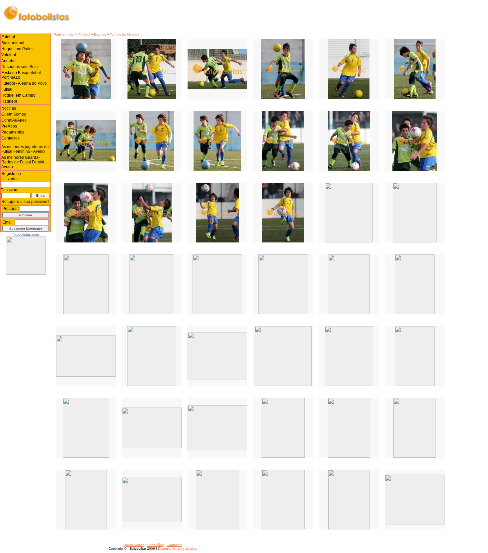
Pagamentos (12, 132)
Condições (155, 545)
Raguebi (9, 101)
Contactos (10, 138)
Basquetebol (12, 43)
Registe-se (11, 173)
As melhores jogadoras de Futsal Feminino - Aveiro (25, 149)
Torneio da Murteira (124, 34)
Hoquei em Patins (17, 48)
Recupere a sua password (25, 201)
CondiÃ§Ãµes (14, 120)
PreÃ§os (9, 126)
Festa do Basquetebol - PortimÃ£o (22, 75)
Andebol (9, 60)
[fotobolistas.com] (26, 273)
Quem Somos (13, 114)
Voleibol (8, 54)
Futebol (84, 34)
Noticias (8, 108)
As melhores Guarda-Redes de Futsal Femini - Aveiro (23, 162)
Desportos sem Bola (19, 66)
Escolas (100, 34)
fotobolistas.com (26, 234)
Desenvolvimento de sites (177, 548)
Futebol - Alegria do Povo (24, 83)
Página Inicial (64, 34)
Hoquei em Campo (18, 95)
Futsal (6, 89)
